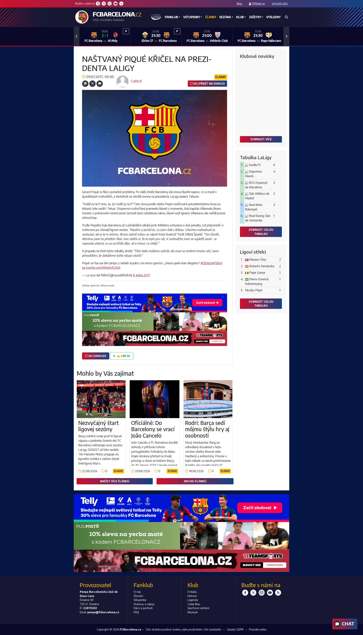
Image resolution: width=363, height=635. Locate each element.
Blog (239, 3)
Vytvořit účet (280, 3)
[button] (76, 36)
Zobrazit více (261, 139)
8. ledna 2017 (141, 275)
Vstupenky (140, 599)
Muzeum (193, 612)
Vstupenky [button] (191, 17)
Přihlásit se (258, 3)
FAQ (136, 612)
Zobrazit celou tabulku (261, 231)
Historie (192, 596)
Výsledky (273, 17)
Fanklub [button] (171, 17)
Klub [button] (240, 17)
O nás (137, 591)
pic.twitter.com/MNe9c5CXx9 (101, 268)
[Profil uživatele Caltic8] (123, 75)
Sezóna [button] (225, 17)
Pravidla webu (257, 629)
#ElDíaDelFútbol (211, 263)
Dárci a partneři (143, 608)
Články (210, 17)
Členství (138, 596)
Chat (347, 623)
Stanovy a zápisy (144, 604)
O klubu (192, 591)
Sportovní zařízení (198, 608)
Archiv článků (195, 481)
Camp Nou (194, 604)
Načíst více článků (114, 481)
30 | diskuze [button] (97, 356)
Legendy (193, 599)
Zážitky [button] (255, 17)
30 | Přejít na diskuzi (209, 83)
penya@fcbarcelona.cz (103, 612)
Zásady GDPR (235, 629)
